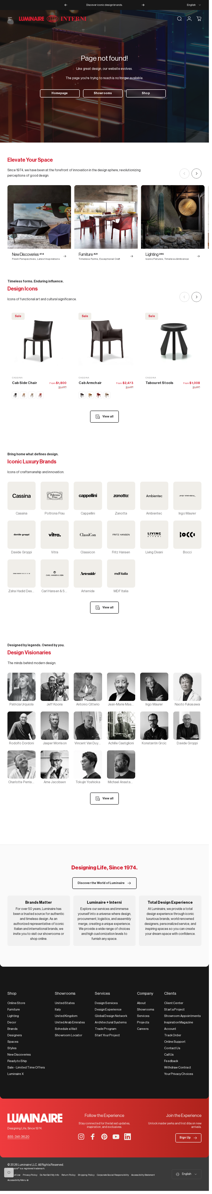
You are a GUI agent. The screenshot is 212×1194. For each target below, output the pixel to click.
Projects (143, 1022)
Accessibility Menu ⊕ (18, 1180)
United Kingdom (66, 1016)
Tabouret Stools (159, 383)
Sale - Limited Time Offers (26, 1067)
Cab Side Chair (24, 383)
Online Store (16, 1003)
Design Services (106, 1003)
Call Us (169, 1054)
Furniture (13, 1009)
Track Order (172, 1035)
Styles (12, 1048)
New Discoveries (19, 1054)
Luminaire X (15, 1074)
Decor (11, 1022)
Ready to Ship (17, 1061)
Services (143, 1016)
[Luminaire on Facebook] (92, 1136)
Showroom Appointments (182, 1016)
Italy (58, 1009)
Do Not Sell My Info (49, 1175)
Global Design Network (111, 1016)
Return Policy (68, 1175)
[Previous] (65, 5)
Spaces (12, 1041)
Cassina (17, 378)
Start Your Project (107, 1035)
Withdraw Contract (177, 1067)
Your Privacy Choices (178, 1074)
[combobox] (194, 5)
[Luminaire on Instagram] (81, 1136)
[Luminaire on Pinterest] (104, 1136)
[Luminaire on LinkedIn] (127, 1136)
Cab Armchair (90, 383)
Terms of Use (13, 1175)
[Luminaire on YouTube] (116, 1136)
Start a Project (174, 1009)
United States (65, 1003)
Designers (14, 1035)
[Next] (143, 5)
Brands (12, 1028)
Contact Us (172, 1048)
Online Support (175, 1041)
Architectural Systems (110, 1022)
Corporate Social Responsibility (113, 1175)
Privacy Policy (30, 1175)
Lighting (13, 1016)
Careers (143, 1028)
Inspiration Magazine (178, 1022)
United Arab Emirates (70, 1022)
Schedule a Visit (66, 1028)
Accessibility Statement (143, 1175)
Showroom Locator (68, 1035)
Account (170, 1028)
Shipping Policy (86, 1175)
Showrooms (145, 1009)
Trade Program (105, 1028)
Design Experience (108, 1009)
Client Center (173, 1003)
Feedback (171, 1061)
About (141, 1003)
